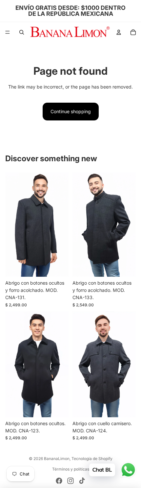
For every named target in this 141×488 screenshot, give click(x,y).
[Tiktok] (82, 481)
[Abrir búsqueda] (21, 32)
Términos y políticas (70, 469)
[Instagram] (70, 481)
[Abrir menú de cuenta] (118, 32)
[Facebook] (59, 481)
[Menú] (7, 32)
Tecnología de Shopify (91, 458)
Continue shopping (70, 111)
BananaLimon (57, 458)
